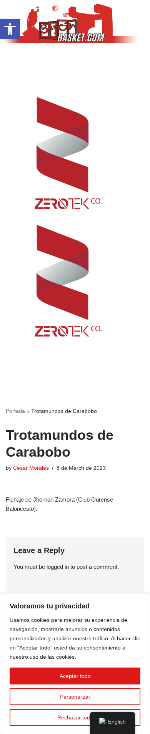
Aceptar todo (75, 676)
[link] (10, 29)
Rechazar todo (75, 717)
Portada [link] (15, 411)
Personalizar (75, 697)
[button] (75, 58)
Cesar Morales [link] (31, 468)
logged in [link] (58, 566)
